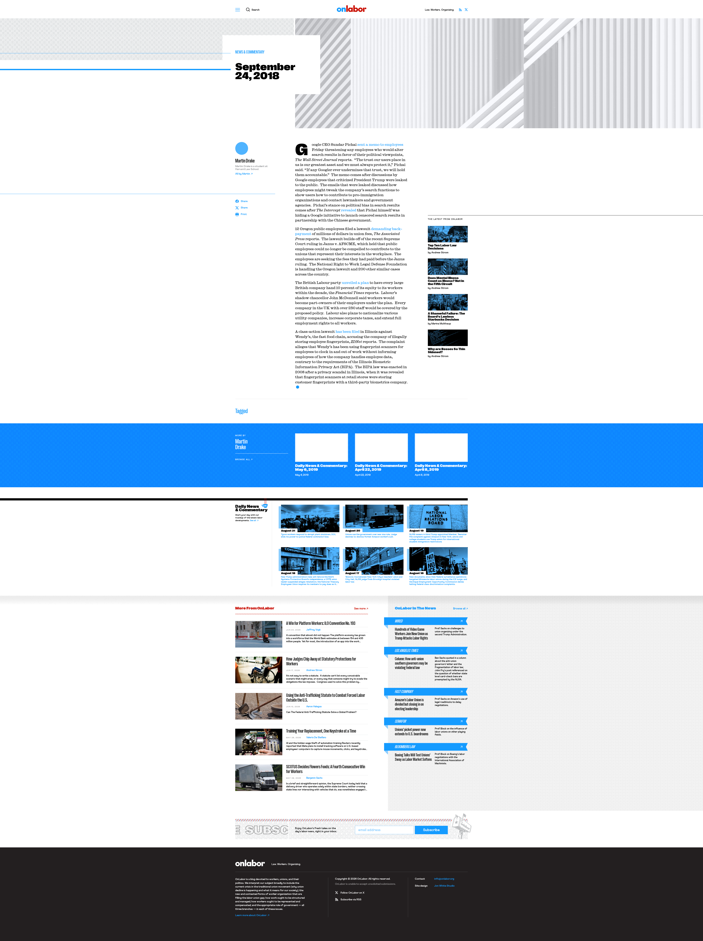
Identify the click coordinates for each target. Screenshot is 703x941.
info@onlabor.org (444, 879)
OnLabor (352, 8)
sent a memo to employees (380, 144)
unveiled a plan (355, 282)
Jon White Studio (444, 886)
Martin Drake (245, 161)
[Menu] (238, 10)
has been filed (348, 331)
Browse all (242, 460)
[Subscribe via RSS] (460, 10)
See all (253, 521)
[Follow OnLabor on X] (466, 10)
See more (360, 608)
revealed (348, 210)
